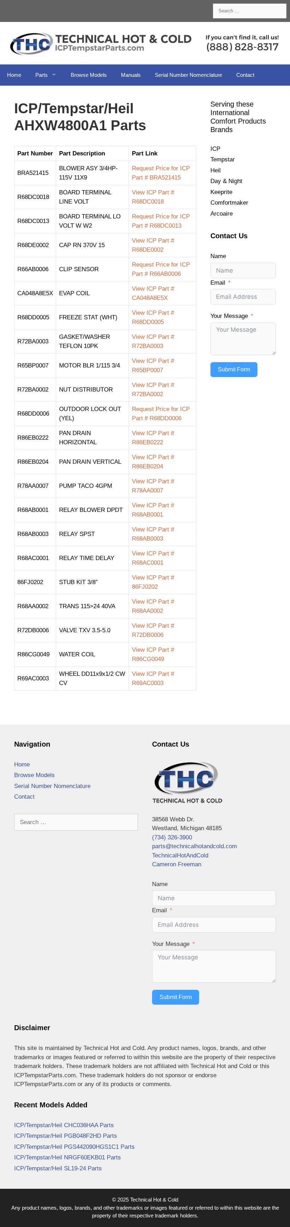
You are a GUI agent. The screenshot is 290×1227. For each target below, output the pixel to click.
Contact (245, 75)
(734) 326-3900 (172, 837)
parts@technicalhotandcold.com (194, 846)
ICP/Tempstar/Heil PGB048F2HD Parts (65, 1135)
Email (217, 282)
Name (218, 256)
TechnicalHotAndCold (180, 855)
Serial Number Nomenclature (188, 75)
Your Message (229, 316)
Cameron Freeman (176, 864)
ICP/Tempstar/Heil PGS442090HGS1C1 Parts (74, 1146)
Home (14, 75)
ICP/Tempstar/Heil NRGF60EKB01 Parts (67, 1157)
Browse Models (89, 75)
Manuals (131, 75)
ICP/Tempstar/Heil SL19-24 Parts (58, 1168)
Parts (41, 75)
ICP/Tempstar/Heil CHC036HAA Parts (64, 1125)
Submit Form (234, 369)
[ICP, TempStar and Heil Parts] (145, 42)
